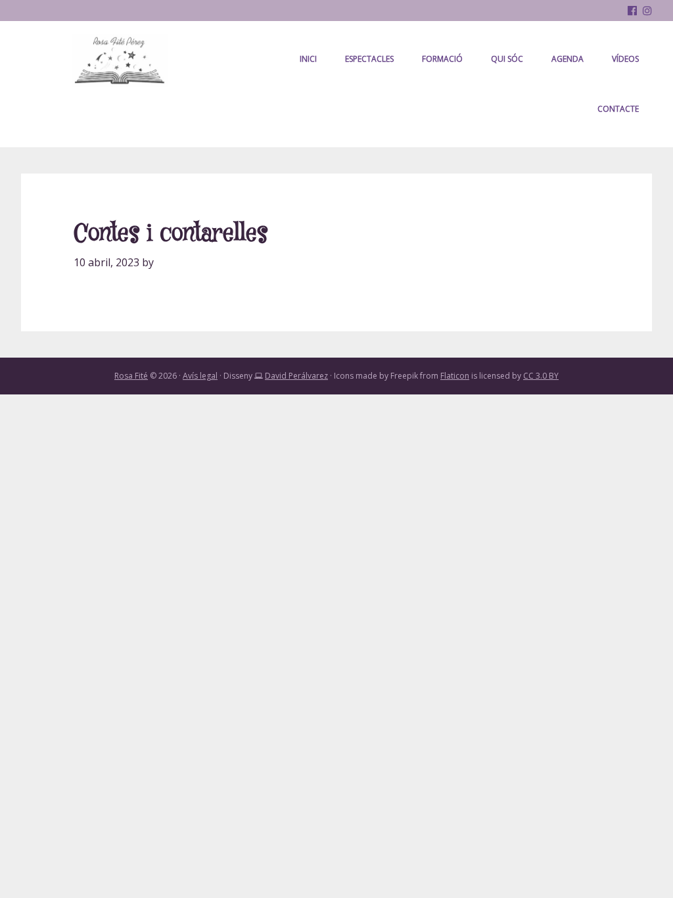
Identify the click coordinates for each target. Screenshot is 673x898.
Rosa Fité (119, 60)
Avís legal (200, 375)
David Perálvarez (296, 375)
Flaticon (454, 375)
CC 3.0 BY (541, 375)
